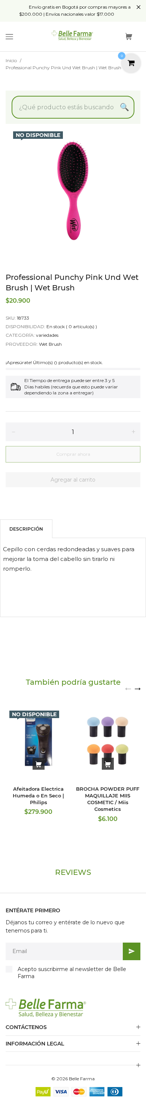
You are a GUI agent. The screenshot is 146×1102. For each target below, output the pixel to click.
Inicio (11, 60)
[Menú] (9, 36)
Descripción (26, 529)
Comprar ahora (73, 454)
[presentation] (128, 688)
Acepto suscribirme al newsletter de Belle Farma (72, 973)
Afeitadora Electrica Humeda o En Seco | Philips (38, 795)
